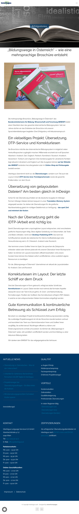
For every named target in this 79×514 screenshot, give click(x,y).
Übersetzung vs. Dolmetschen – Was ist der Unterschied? (19, 366)
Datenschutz (21, 492)
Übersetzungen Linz (49, 407)
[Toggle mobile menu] (77, 3)
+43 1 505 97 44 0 (12, 439)
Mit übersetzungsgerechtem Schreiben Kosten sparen (19, 395)
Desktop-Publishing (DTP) (42, 235)
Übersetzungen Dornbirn (50, 413)
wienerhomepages (52, 504)
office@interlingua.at (16, 442)
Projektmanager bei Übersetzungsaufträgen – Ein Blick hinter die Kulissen (19, 385)
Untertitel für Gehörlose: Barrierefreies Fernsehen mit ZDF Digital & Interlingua (18, 375)
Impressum (8, 492)
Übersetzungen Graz (49, 410)
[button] (4, 509)
